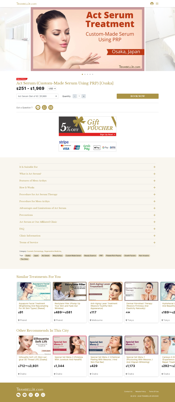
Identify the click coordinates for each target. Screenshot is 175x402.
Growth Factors (130, 256)
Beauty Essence (90, 256)
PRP (101, 256)
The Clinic (24, 259)
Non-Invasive (144, 256)
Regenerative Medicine (52, 251)
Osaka (28, 256)
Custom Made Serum (73, 256)
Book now (138, 96)
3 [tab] (87, 74)
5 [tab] (92, 74)
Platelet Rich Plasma (113, 256)
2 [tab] (84, 74)
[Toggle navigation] (157, 3)
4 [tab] (90, 74)
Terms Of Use (154, 391)
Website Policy (140, 391)
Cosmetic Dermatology (35, 251)
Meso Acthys (57, 256)
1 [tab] (82, 74)
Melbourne (97, 320)
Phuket (23, 320)
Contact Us (128, 391)
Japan (36, 256)
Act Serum (45, 256)
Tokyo (131, 320)
